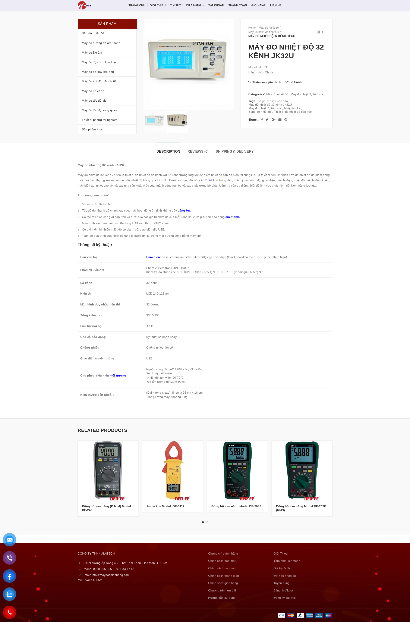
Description (168, 151)
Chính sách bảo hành (222, 568)
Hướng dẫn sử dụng (222, 597)
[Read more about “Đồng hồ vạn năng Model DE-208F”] (264, 448)
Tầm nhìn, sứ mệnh (287, 560)
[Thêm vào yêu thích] (135, 467)
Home (252, 27)
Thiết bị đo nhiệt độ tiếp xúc (293, 111)
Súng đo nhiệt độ (260, 111)
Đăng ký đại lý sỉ (285, 597)
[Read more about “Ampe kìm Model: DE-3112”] (199, 448)
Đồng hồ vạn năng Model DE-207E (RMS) (301, 508)
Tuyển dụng (282, 583)
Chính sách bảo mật (222, 560)
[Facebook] (262, 119)
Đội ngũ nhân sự (285, 575)
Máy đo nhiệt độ (269, 27)
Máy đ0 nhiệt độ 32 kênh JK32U (270, 104)
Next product (323, 32)
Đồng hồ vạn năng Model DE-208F (236, 506)
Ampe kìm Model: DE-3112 (165, 506)
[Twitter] (267, 119)
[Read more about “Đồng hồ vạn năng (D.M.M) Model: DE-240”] (135, 448)
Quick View (135, 457)
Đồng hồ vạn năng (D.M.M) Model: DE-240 (107, 508)
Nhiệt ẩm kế (292, 108)
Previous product (314, 32)
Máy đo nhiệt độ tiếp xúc (263, 32)
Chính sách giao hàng (223, 583)
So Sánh (296, 82)
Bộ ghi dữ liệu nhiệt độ (273, 101)
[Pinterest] (285, 119)
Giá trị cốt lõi (282, 568)
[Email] (280, 119)
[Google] (273, 119)
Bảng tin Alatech (284, 590)
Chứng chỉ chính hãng (223, 553)
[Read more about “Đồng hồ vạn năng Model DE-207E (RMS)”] (329, 448)
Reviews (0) (197, 151)
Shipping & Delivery (235, 151)
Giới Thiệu (281, 553)
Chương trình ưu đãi (222, 590)
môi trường (118, 375)
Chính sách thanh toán (223, 575)
